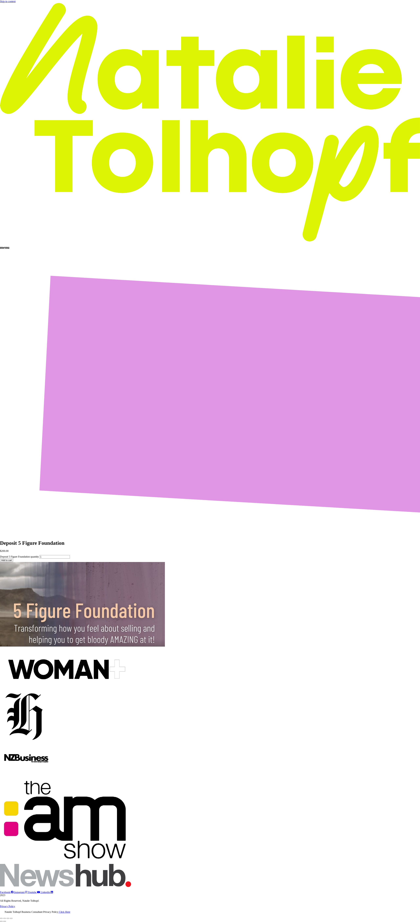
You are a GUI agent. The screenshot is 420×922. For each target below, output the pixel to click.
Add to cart (6, 560)
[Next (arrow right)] (4, 921)
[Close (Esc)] (11, 918)
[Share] (8, 918)
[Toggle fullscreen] (4, 918)
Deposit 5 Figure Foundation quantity (19, 556)
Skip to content (8, 1)
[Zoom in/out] (1, 918)
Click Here (64, 912)
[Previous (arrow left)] (1, 921)
